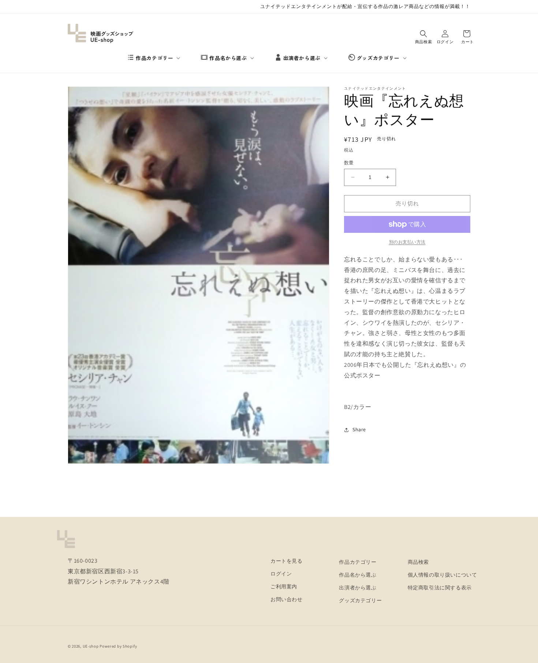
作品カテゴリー (154, 58)
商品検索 (418, 562)
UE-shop (91, 646)
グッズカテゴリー (378, 58)
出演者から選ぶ (302, 58)
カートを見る (286, 561)
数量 (349, 163)
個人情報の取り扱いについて (442, 574)
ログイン (281, 573)
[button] (157, 58)
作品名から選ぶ (228, 58)
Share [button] (359, 429)
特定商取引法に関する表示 (440, 587)
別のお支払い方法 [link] (407, 242)
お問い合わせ (286, 599)
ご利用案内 (283, 586)
